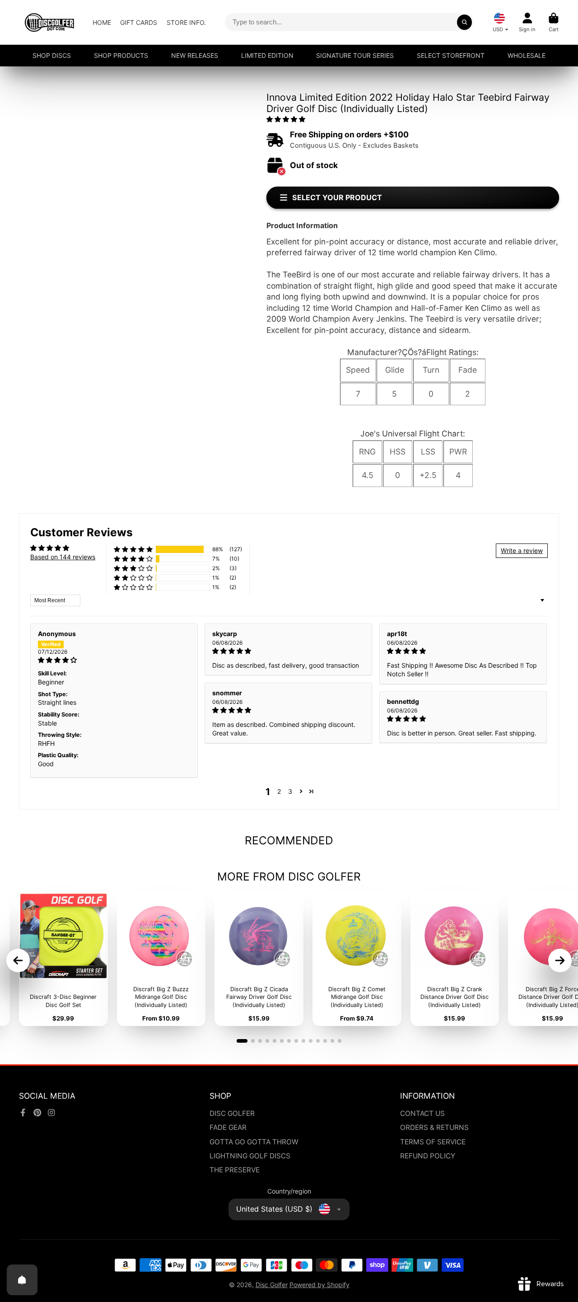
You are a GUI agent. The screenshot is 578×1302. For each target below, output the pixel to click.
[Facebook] (23, 1113)
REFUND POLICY (427, 1156)
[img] (114, 660)
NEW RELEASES (194, 55)
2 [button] (279, 791)
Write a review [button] (522, 550)
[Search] (464, 22)
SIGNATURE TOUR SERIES (355, 55)
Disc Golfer (272, 1284)
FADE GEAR (228, 1127)
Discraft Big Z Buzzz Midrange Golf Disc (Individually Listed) (161, 958)
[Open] (22, 1280)
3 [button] (290, 791)
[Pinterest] (37, 1113)
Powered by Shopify (319, 1284)
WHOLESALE (526, 55)
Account (527, 22)
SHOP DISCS (52, 55)
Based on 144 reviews (62, 557)
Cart (553, 22)
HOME (102, 22)
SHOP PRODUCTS (121, 55)
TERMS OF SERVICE (433, 1142)
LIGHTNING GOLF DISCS (250, 1156)
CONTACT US (422, 1113)
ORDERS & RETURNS (434, 1127)
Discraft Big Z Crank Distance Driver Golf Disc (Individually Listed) (454, 958)
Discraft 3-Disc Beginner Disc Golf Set (63, 958)
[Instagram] (51, 1113)
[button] (285, 119)
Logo (49, 22)
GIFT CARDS (138, 22)
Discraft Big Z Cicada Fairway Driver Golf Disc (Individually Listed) (258, 958)
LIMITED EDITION (267, 55)
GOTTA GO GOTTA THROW (254, 1142)
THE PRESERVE (235, 1170)
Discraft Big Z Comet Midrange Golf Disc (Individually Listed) (356, 958)
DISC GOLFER (232, 1113)
